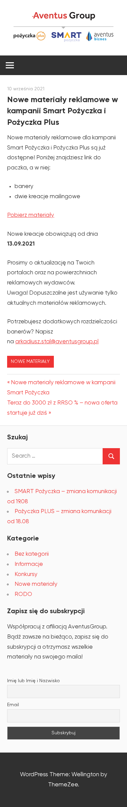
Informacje (29, 564)
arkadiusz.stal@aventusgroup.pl (57, 342)
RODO (23, 594)
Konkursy (26, 574)
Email (13, 704)
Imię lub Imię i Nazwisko (33, 680)
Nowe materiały (30, 361)
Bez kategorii (32, 554)
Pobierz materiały (30, 215)
